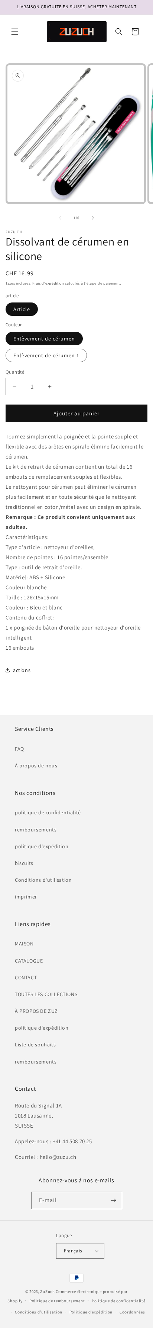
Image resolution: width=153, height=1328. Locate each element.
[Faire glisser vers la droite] (93, 218)
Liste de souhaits (35, 1044)
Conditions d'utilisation (43, 880)
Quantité (15, 372)
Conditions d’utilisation (38, 1312)
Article (21, 309)
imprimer (26, 896)
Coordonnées (132, 1312)
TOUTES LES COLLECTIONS (46, 994)
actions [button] (21, 670)
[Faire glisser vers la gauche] (60, 218)
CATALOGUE (29, 960)
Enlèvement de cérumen (44, 338)
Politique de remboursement (57, 1300)
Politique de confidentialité (119, 1300)
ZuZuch (47, 1291)
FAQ (19, 748)
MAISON (24, 943)
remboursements (35, 829)
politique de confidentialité (48, 812)
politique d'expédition (41, 846)
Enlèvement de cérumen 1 (46, 355)
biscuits (24, 863)
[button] (15, 31)
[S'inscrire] (113, 1200)
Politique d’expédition (91, 1312)
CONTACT (26, 977)
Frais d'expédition (48, 283)
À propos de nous (36, 765)
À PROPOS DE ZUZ (36, 1011)
